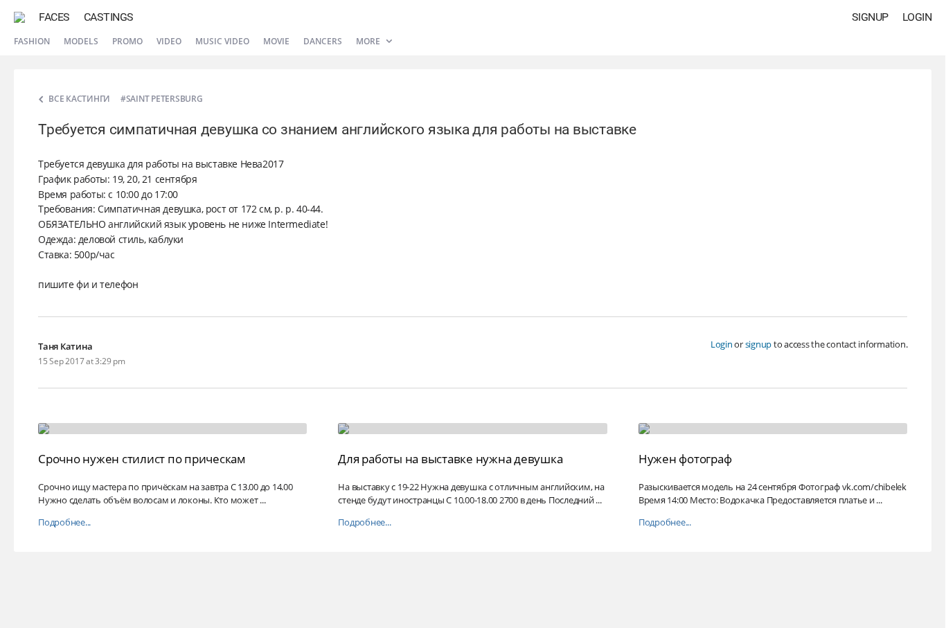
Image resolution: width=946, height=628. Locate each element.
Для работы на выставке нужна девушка (450, 459)
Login (917, 17)
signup (758, 344)
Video (169, 41)
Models (81, 41)
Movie (276, 41)
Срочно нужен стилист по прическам (142, 459)
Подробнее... (64, 522)
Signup (870, 17)
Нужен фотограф (685, 459)
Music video (222, 41)
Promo (127, 41)
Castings (109, 17)
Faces (54, 17)
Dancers (322, 41)
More (369, 41)
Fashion (32, 41)
